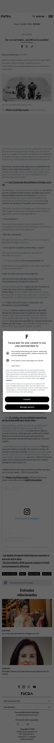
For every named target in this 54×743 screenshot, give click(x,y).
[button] (27, 366)
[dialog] (27, 371)
